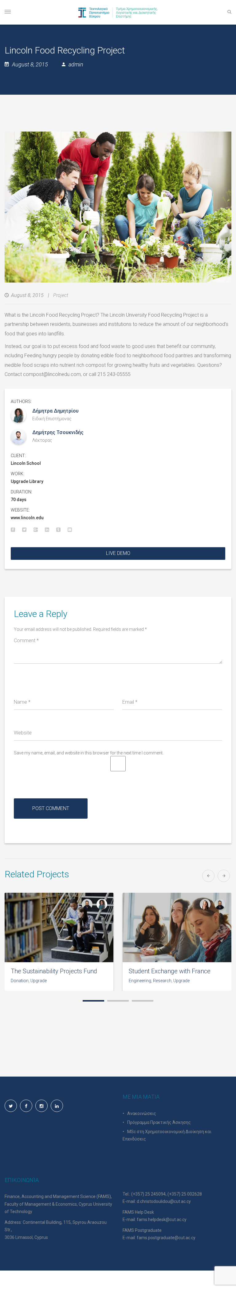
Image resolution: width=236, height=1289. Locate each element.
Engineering (140, 980)
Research (162, 980)
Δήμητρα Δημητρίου (55, 411)
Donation (20, 980)
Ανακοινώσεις (141, 1113)
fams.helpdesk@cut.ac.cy (162, 1219)
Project (60, 295)
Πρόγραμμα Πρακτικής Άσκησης (159, 1122)
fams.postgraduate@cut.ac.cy (166, 1237)
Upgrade (38, 980)
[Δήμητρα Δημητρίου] (101, 904)
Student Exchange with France (169, 971)
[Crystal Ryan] (205, 904)
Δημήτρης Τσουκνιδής (58, 432)
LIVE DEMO (118, 553)
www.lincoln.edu (27, 517)
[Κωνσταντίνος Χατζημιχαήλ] (87, 904)
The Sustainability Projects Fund (54, 971)
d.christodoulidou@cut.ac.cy (164, 1201)
